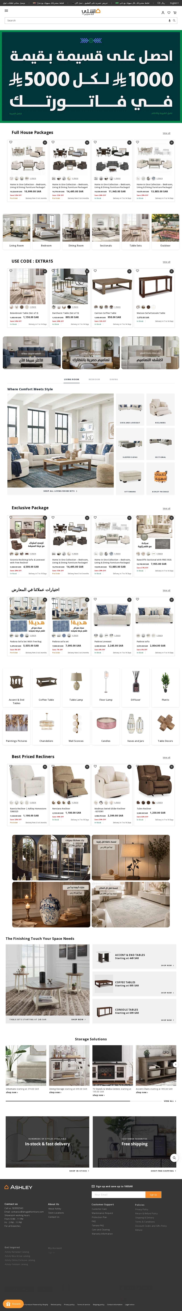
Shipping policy (98, 1304)
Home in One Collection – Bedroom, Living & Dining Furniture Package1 (28, 186)
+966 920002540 (18, 1296)
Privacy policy (69, 1304)
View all (166, 133)
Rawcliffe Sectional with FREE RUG (154, 559)
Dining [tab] (114, 379)
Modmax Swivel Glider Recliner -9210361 (110, 810)
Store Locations (56, 1212)
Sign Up (153, 1194)
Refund (138, 1229)
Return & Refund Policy (146, 1212)
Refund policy (56, 1304)
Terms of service (83, 1304)
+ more (33, 178)
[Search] (174, 20)
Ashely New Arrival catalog (17, 1254)
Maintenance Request (102, 1212)
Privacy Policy (141, 1208)
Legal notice (129, 1304)
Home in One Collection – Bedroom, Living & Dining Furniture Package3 (113, 186)
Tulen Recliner (144, 808)
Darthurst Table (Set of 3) (65, 313)
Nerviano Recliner (61, 808)
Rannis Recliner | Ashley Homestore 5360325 (28, 810)
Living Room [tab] (71, 379)
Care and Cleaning (101, 1229)
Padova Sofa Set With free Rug (26, 641)
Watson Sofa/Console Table (151, 313)
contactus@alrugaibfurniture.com (27, 1211)
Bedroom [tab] (94, 379)
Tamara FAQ (98, 1224)
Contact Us (53, 1216)
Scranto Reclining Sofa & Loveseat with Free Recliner (27, 561)
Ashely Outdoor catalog (16, 1262)
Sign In (51, 1250)
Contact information (114, 1304)
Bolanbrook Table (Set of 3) (24, 313)
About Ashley (54, 1208)
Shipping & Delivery (144, 1216)
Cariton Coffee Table (105, 313)
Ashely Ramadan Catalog (17, 1250)
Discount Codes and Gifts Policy (151, 1224)
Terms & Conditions (145, 1220)
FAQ (94, 1220)
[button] (169, 20)
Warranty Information (102, 1233)
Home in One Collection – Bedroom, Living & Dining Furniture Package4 (70, 186)
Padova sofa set (60, 641)
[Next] (176, 1064)
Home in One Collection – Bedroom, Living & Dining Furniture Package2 (155, 186)
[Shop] (32, 352)
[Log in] (163, 12)
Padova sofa (143, 641)
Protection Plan (99, 1216)
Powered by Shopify (40, 1304)
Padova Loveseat (103, 641)
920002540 (17, 1208)
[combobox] (91, 20)
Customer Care (99, 1208)
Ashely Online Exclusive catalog (20, 1258)
